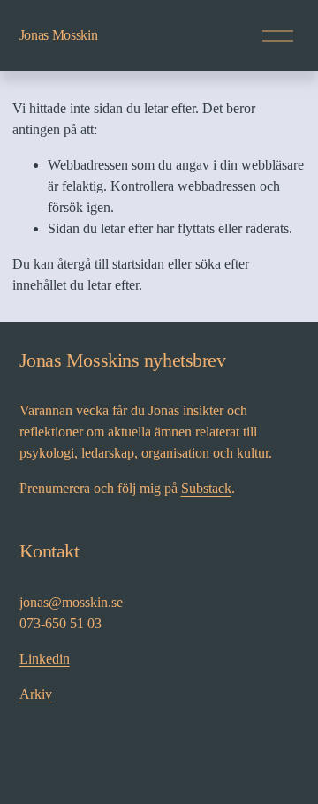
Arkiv (35, 694)
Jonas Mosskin (58, 34)
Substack (206, 488)
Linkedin (44, 658)
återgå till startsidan (110, 263)
